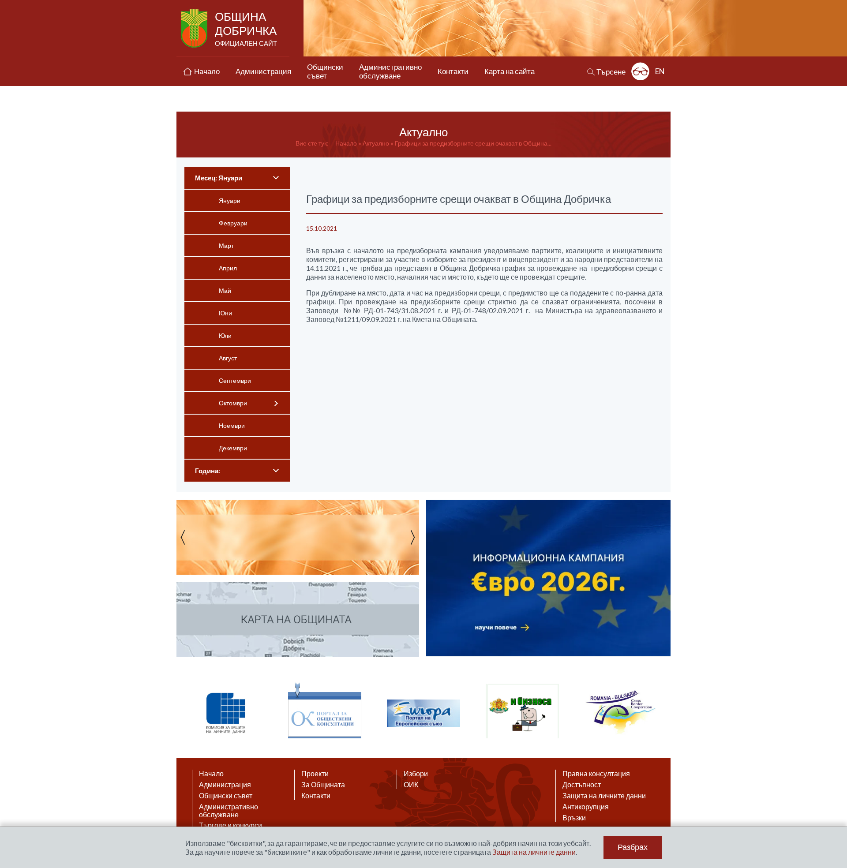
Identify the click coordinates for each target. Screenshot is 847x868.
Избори (416, 774)
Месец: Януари (218, 178)
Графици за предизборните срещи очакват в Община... (473, 143)
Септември (235, 380)
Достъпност (581, 785)
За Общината (323, 785)
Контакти (315, 796)
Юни (225, 313)
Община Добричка (246, 28)
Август (228, 358)
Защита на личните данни (604, 796)
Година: (207, 471)
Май (225, 290)
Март (226, 245)
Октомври (233, 403)
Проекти (315, 774)
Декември (233, 448)
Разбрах (633, 847)
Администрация (225, 785)
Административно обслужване (228, 811)
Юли (225, 335)
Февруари (233, 223)
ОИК (411, 785)
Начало (346, 143)
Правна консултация (596, 774)
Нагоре (832, 782)
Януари (229, 200)
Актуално (376, 143)
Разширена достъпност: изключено (640, 71)
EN (660, 71)
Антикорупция (585, 807)
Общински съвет (225, 796)
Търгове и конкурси (230, 825)
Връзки (574, 818)
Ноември (232, 425)
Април (228, 268)
